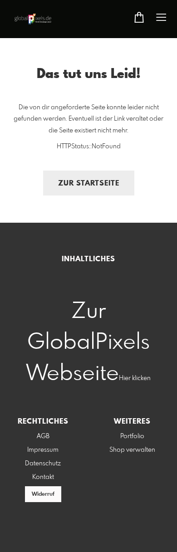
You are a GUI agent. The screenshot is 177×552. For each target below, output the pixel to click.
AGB (43, 436)
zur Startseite (88, 183)
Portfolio (132, 436)
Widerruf (43, 494)
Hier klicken (135, 378)
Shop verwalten (132, 450)
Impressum (43, 450)
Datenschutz (43, 463)
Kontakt (43, 477)
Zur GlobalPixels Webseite (88, 343)
